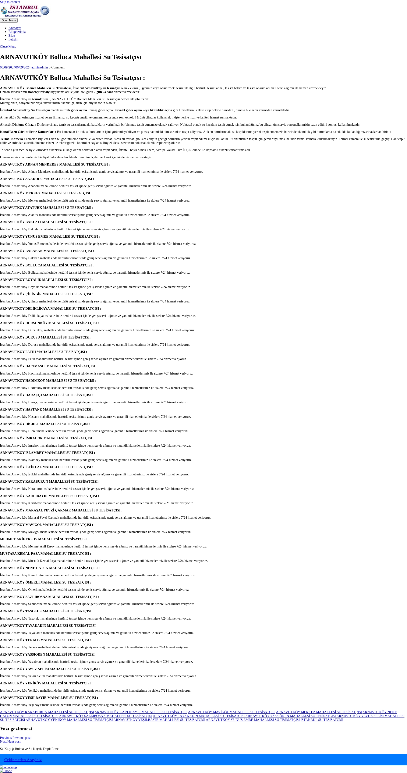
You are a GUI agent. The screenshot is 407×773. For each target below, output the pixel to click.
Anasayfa (14, 28)
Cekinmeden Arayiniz (23, 759)
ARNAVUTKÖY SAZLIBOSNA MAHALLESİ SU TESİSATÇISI (105, 716)
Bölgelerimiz (17, 31)
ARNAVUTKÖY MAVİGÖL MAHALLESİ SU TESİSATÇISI (231, 712)
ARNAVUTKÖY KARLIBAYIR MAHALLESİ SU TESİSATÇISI (141, 712)
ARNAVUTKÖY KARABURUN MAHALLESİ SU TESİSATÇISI (47, 712)
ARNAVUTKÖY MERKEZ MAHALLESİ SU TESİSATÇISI (319, 712)
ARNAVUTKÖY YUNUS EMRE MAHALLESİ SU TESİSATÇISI (253, 719)
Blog (11, 35)
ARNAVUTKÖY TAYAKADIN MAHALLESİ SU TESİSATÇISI (199, 716)
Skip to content (10, 2)
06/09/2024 (15, 67)
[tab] (9, 20)
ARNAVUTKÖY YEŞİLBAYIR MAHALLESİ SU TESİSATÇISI (159, 719)
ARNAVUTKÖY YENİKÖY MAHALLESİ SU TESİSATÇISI (69, 719)
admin (39, 67)
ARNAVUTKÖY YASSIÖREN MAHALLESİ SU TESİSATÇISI (290, 716)
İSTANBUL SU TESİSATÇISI (322, 719)
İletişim (13, 39)
